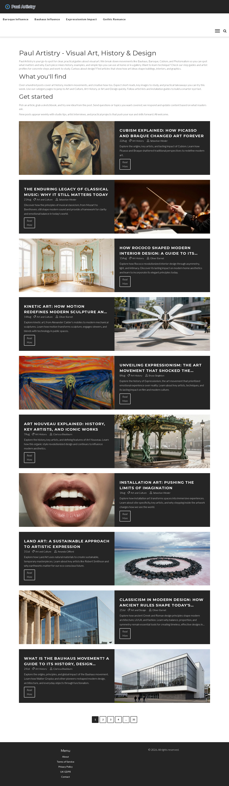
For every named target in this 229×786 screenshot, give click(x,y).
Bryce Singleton (156, 375)
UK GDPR (65, 771)
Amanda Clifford (66, 551)
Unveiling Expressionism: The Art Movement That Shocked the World (161, 368)
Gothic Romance (114, 19)
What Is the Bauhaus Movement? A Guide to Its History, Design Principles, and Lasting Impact (66, 661)
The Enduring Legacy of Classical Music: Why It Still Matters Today (66, 192)
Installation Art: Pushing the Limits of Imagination (157, 485)
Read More (125, 164)
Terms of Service (65, 761)
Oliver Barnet (157, 258)
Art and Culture (45, 199)
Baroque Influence (15, 19)
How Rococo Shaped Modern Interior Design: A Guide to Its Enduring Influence (157, 251)
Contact (65, 776)
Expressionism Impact (81, 19)
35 (133, 719)
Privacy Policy (65, 766)
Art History (138, 140)
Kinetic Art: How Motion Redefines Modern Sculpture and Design (65, 309)
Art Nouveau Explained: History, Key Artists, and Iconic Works (64, 427)
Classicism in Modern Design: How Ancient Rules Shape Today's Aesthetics (162, 602)
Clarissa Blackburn (62, 434)
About (65, 756)
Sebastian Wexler (159, 140)
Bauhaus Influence (47, 19)
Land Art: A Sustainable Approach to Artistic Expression (66, 544)
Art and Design (138, 610)
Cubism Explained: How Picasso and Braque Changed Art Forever (162, 133)
